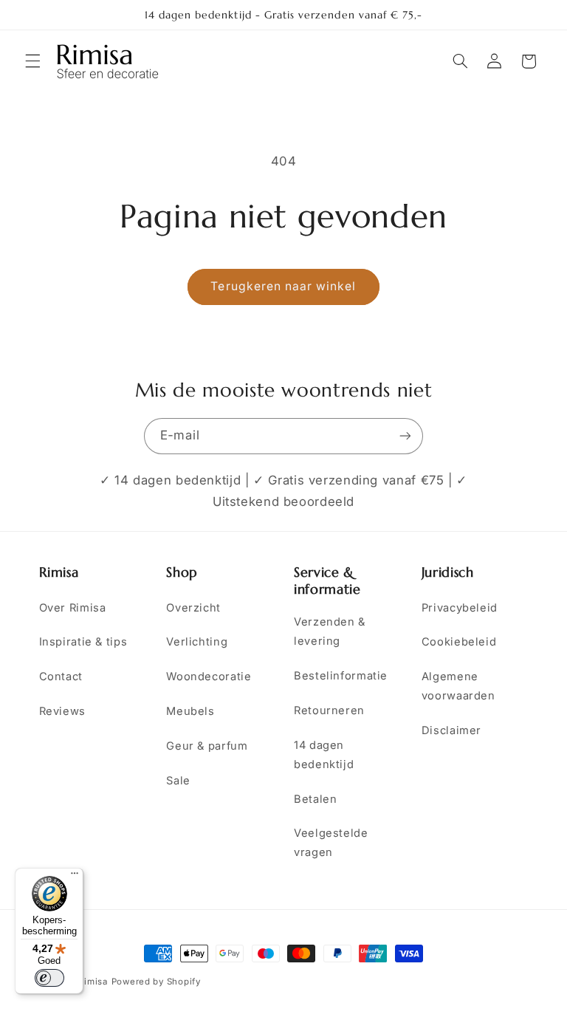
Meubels (190, 711)
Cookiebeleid (459, 641)
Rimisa (92, 981)
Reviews (62, 711)
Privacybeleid (460, 607)
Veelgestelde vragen (331, 842)
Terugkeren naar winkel (283, 286)
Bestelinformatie (341, 675)
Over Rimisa (72, 607)
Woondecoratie (208, 676)
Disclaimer (451, 730)
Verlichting (196, 641)
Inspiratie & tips (83, 641)
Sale (178, 780)
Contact (61, 676)
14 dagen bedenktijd (324, 755)
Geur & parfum (206, 746)
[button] (32, 61)
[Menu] (74, 877)
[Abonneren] (405, 436)
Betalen (315, 799)
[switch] (49, 978)
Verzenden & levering (329, 631)
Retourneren (329, 710)
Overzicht (193, 607)
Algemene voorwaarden (458, 686)
